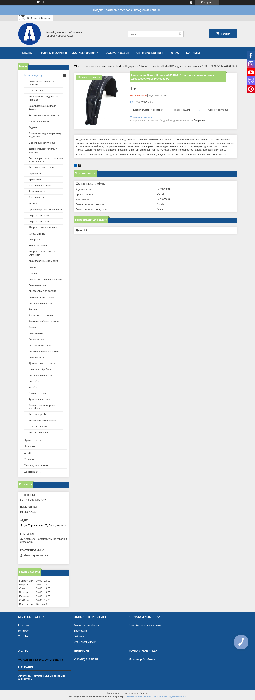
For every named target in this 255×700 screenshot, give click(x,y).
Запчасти (34, 327)
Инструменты (36, 339)
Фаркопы (33, 309)
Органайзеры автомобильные (45, 209)
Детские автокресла (40, 345)
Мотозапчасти (36, 90)
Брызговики (80, 630)
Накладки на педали (40, 303)
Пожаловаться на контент (137, 696)
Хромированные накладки (43, 261)
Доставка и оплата (85, 52)
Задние (33, 127)
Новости (29, 446)
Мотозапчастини (38, 426)
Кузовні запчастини (39, 399)
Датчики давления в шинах (44, 351)
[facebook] (75, 166)
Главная (27, 52)
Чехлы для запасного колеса (45, 279)
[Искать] (180, 34)
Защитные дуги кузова (41, 315)
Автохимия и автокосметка (44, 115)
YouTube (23, 636)
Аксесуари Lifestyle (39, 432)
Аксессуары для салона (42, 291)
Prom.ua (144, 693)
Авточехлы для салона (42, 167)
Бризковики (35, 179)
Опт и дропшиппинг (150, 52)
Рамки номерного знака (42, 297)
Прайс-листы (32, 440)
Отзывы (29, 459)
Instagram (23, 630)
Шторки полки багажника (43, 227)
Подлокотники (36, 357)
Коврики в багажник (40, 185)
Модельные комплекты (42, 142)
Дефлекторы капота (40, 215)
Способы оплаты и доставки (145, 625)
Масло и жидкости (39, 121)
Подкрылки (91, 66)
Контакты (193, 52)
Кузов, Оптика (37, 233)
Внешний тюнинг (38, 245)
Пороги (32, 267)
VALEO (33, 203)
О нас (175, 52)
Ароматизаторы (37, 285)
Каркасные (35, 173)
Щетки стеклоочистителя (43, 363)
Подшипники (36, 333)
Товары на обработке (40, 369)
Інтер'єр (33, 387)
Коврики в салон (38, 197)
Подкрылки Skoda (111, 66)
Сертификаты (33, 471)
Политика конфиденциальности (170, 696)
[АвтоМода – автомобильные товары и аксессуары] (29, 34)
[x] (79, 166)
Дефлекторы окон (39, 221)
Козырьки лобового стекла (44, 321)
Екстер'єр (34, 381)
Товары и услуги (52, 52)
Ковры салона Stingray (86, 625)
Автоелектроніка (38, 414)
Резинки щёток (37, 191)
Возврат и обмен (117, 52)
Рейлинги (34, 273)
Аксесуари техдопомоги (42, 420)
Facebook (23, 625)
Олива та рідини (38, 393)
